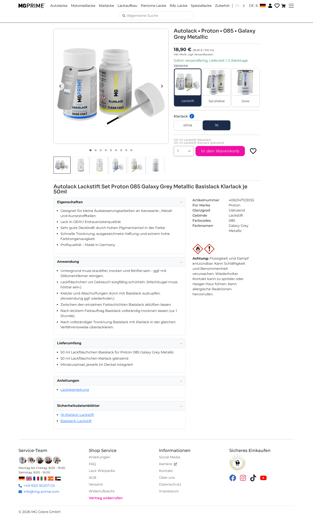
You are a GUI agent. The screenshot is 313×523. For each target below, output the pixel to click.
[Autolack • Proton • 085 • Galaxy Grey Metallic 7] (121, 150)
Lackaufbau (127, 6)
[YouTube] (263, 478)
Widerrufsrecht (102, 491)
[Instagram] (243, 478)
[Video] (131, 150)
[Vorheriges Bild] (60, 86)
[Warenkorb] (283, 5)
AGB (92, 478)
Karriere (165, 464)
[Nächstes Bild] (162, 86)
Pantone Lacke (153, 6)
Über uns (167, 478)
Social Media (169, 457)
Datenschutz (170, 484)
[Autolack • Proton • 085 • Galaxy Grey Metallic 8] (126, 150)
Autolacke (58, 6)
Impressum (169, 491)
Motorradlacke (83, 6)
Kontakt (166, 471)
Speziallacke (201, 6)
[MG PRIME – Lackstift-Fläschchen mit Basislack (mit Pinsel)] (118, 165)
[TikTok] (253, 478)
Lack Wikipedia (102, 471)
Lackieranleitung (74, 390)
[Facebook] (232, 478)
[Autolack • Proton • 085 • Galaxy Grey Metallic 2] (95, 150)
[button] (111, 86)
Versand (96, 484)
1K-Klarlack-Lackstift (77, 415)
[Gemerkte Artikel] (276, 6)
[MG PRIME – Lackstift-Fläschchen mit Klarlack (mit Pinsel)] (136, 165)
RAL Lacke (178, 6)
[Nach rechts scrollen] (244, 5)
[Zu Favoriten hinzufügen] (253, 151)
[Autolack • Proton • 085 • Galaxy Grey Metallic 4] (105, 150)
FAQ (92, 464)
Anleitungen (99, 457)
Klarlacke (106, 6)
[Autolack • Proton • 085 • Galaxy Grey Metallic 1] (90, 150)
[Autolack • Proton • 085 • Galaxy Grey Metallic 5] (110, 150)
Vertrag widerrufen (106, 498)
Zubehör (222, 6)
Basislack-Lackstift (76, 421)
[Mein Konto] (269, 5)
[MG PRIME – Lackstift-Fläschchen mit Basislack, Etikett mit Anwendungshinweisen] (155, 165)
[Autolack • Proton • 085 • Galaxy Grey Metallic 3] (100, 150)
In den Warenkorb (220, 151)
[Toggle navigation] (290, 6)
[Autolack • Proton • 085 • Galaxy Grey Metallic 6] (116, 150)
